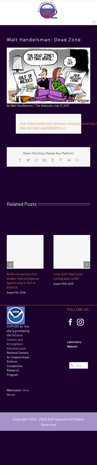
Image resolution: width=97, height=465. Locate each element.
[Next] (86, 264)
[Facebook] (70, 322)
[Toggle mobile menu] (94, 22)
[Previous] (10, 264)
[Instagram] (80, 322)
